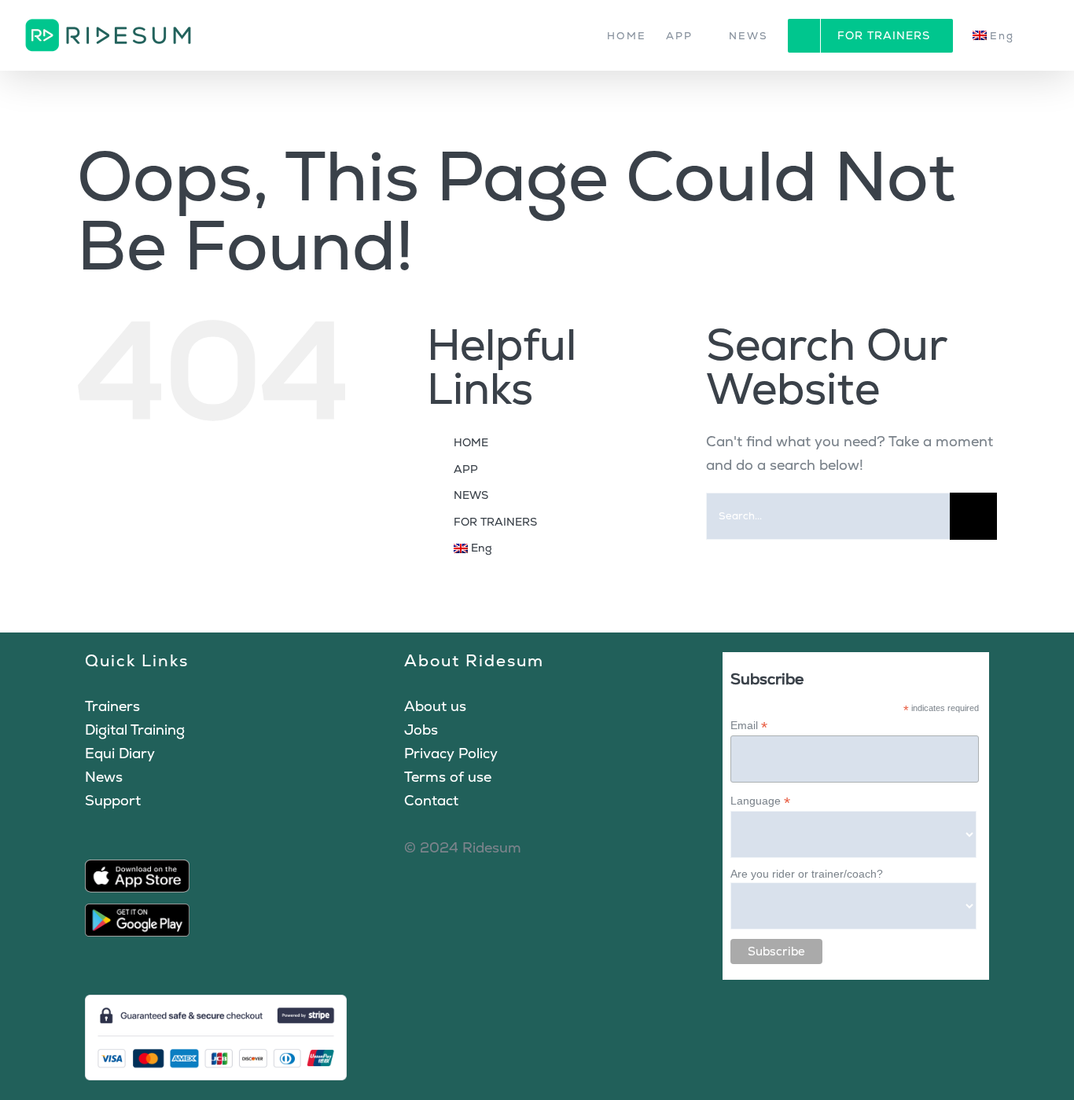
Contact (431, 800)
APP (466, 469)
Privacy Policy (451, 753)
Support (113, 800)
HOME (471, 442)
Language (760, 801)
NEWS (471, 495)
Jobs (421, 729)
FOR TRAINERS (495, 522)
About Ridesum (474, 660)
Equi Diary (120, 753)
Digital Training (135, 729)
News (104, 777)
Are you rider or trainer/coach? (806, 873)
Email (748, 725)
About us (435, 706)
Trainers (112, 706)
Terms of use (447, 777)
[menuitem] (1002, 35)
